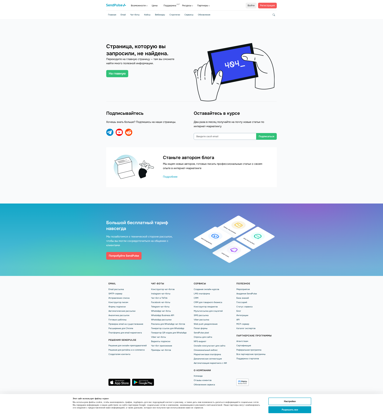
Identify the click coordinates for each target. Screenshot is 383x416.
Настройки (290, 401)
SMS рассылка (201, 315)
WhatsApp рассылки (161, 319)
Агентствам (242, 341)
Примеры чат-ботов (161, 350)
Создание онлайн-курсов (206, 289)
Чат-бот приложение (161, 345)
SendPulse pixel (201, 332)
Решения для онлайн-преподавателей (127, 345)
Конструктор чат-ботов (163, 289)
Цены (155, 5)
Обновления (204, 14)
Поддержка (170, 5)
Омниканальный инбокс (206, 350)
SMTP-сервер (115, 293)
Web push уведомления (205, 324)
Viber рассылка (201, 319)
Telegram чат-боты (160, 306)
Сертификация (243, 345)
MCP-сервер (242, 324)
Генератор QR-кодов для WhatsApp (169, 332)
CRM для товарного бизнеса (208, 302)
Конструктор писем (118, 302)
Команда (198, 376)
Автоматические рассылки (121, 311)
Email (123, 14)
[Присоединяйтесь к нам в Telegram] (109, 132)
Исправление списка (119, 298)
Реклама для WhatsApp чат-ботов (168, 324)
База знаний (242, 298)
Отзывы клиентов (203, 380)
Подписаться (266, 136)
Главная (112, 14)
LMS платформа (202, 293)
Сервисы (188, 14)
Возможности (138, 5)
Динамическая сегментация (208, 358)
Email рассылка (116, 289)
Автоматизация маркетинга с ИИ (210, 363)
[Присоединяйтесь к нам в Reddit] (128, 132)
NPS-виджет (200, 341)
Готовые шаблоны (117, 319)
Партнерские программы (254, 335)
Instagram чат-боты (160, 293)
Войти (251, 5)
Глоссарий (241, 302)
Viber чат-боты (158, 337)
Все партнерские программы (251, 354)
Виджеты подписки (160, 341)
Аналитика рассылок (118, 315)
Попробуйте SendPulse (124, 255)
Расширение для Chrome (120, 328)
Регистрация (267, 5)
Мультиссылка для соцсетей (208, 311)
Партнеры (202, 5)
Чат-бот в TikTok (159, 298)
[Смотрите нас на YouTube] (119, 132)
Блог (238, 311)
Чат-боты (135, 14)
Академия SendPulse (246, 293)
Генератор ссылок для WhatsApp (167, 328)
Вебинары (160, 14)
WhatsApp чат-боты (161, 311)
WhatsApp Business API (162, 315)
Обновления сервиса (204, 384)
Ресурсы (186, 5)
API (238, 319)
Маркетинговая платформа (207, 354)
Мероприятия (243, 289)
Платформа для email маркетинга (125, 332)
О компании (202, 370)
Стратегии (175, 14)
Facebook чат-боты (160, 302)
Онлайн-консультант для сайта (209, 345)
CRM (196, 298)
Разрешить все (290, 409)
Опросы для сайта (203, 337)
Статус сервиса (244, 306)
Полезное (243, 283)
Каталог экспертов (246, 328)
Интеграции (242, 315)
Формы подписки (117, 306)
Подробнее (170, 176)
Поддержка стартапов (247, 358)
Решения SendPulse (122, 339)
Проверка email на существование (125, 324)
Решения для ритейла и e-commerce (126, 350)
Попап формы (201, 328)
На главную (117, 73)
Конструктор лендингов (206, 306)
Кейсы (147, 14)
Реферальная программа (248, 350)
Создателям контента (119, 354)
